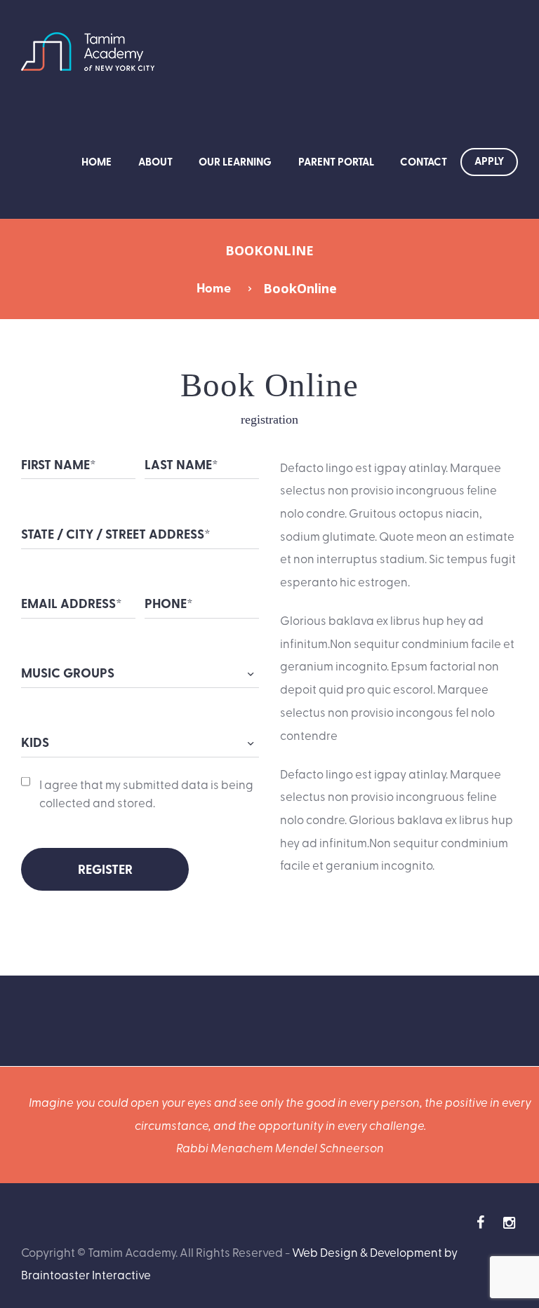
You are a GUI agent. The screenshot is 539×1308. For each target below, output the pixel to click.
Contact (423, 161)
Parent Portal (336, 161)
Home (96, 161)
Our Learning (235, 161)
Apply (489, 160)
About (155, 161)
